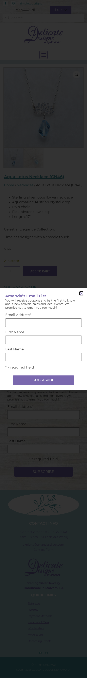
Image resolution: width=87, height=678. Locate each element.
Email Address (18, 315)
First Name (14, 332)
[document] (43, 339)
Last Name (14, 349)
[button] (81, 293)
